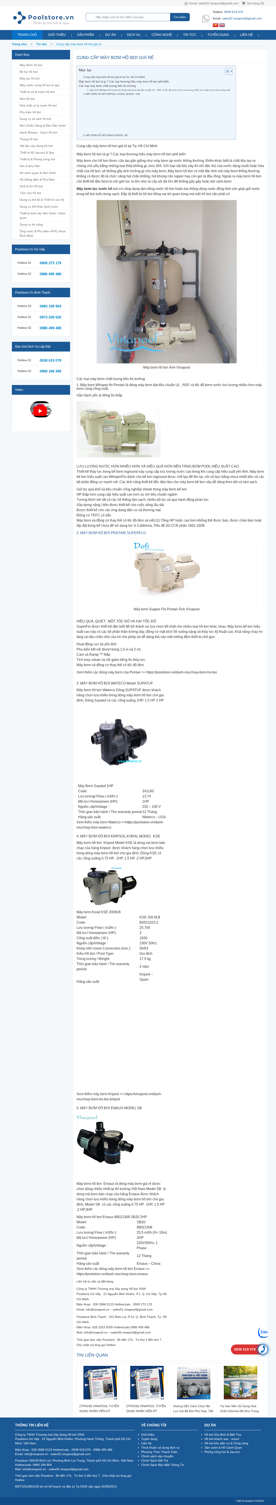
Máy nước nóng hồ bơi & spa (39, 85)
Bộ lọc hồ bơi (29, 71)
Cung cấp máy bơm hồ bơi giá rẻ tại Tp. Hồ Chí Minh (114, 77)
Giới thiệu (57, 35)
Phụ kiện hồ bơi (30, 112)
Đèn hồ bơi (27, 98)
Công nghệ (162, 35)
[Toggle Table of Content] (226, 71)
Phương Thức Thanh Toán (159, 1452)
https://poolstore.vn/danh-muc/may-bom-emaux (112, 1274)
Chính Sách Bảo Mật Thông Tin (162, 1465)
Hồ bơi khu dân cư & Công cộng (226, 1443)
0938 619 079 (233, 12)
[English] (222, 25)
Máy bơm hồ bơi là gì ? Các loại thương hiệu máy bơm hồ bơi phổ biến (124, 81)
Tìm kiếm (179, 17)
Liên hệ (246, 35)
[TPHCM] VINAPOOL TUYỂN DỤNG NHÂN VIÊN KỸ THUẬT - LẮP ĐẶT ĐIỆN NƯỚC (99, 1408)
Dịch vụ (133, 35)
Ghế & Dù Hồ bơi (31, 186)
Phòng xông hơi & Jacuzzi (222, 1452)
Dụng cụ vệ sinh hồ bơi (35, 119)
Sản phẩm (85, 35)
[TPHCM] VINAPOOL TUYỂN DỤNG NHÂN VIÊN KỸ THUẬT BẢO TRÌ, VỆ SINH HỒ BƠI (146, 1408)
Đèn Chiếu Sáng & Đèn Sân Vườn (43, 125)
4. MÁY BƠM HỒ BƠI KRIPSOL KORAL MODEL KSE (112, 94)
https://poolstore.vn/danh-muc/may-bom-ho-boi (181, 672)
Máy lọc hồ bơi (30, 78)
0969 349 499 (50, 371)
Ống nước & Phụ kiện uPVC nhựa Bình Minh (43, 233)
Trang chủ (27, 35)
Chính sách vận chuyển (157, 1456)
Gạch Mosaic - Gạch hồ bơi (38, 132)
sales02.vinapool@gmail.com (218, 3)
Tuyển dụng (218, 35)
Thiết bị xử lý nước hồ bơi (37, 92)
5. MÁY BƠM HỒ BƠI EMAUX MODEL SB (105, 135)
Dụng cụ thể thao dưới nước (39, 206)
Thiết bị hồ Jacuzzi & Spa (37, 152)
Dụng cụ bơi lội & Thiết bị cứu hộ (42, 199)
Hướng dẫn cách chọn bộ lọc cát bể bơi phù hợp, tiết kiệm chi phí (193, 1408)
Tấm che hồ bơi (30, 193)
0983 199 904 (50, 306)
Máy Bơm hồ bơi (31, 65)
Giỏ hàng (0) (255, 3)
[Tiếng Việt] (215, 25)
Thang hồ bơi (29, 139)
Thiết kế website (244, 1501)
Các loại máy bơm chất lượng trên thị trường (107, 86)
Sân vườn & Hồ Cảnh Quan (223, 1447)
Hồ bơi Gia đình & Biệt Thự (222, 1434)
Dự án (110, 35)
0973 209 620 (50, 317)
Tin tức (189, 35)
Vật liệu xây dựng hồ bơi (36, 146)
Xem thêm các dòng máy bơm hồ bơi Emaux (111, 1269)
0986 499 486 (50, 274)
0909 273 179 (50, 263)
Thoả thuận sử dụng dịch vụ (160, 1447)
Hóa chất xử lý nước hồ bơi (38, 105)
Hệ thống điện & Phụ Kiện (37, 179)
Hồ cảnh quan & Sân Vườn (38, 173)
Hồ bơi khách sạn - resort (221, 1439)
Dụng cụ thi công (31, 224)
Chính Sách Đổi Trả (154, 1460)
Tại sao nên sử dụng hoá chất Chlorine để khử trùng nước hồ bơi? (239, 1408)
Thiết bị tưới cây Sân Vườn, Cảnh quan (42, 216)
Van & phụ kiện (30, 166)
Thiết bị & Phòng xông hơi (37, 159)
